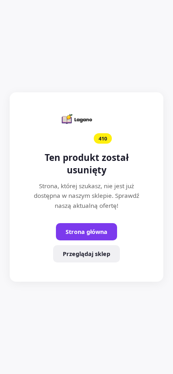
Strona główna (86, 232)
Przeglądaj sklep (86, 254)
